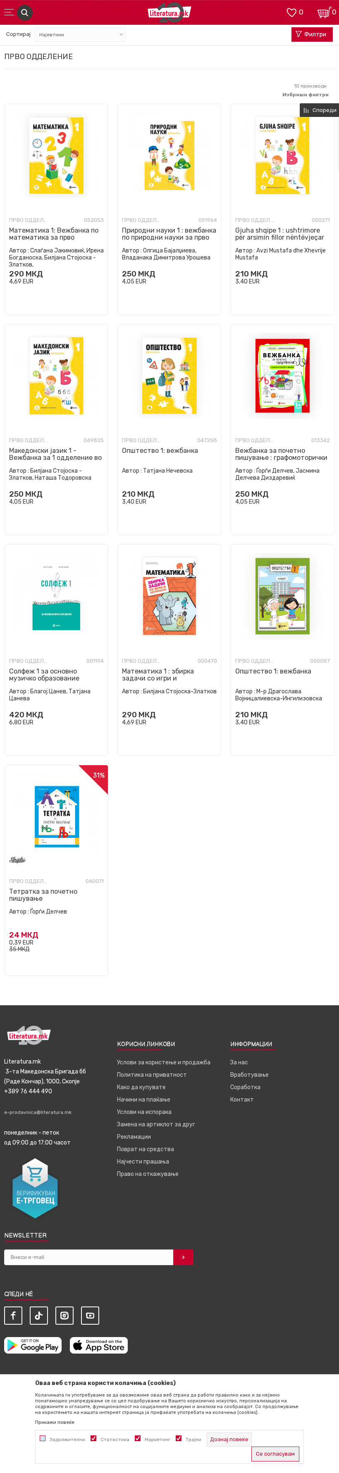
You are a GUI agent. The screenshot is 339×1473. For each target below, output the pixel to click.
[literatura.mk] (169, 14)
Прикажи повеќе (54, 1422)
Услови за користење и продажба (163, 1062)
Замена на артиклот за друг (156, 1124)
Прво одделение (29, 220)
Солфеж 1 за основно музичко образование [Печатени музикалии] (45, 678)
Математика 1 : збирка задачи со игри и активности (158, 678)
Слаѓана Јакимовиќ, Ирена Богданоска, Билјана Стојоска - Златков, (56, 257)
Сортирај (18, 34)
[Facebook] (13, 1315)
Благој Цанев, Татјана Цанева (50, 695)
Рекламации (134, 1136)
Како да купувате (141, 1087)
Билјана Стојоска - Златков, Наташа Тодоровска (50, 474)
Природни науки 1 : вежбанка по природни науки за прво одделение (169, 237)
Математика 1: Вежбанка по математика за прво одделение (53, 237)
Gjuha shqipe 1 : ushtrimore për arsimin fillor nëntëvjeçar (279, 234)
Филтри (315, 34)
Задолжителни (67, 1439)
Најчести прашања (143, 1161)
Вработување (249, 1074)
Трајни (193, 1439)
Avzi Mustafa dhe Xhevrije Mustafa (280, 254)
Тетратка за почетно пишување (43, 895)
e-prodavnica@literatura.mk (38, 1112)
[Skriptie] (17, 860)
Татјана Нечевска (168, 470)
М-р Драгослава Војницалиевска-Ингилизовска (278, 695)
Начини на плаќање (143, 1099)
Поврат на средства (145, 1149)
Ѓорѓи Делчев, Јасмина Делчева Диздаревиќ (277, 474)
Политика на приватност (152, 1074)
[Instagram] (64, 1315)
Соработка (245, 1087)
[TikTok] (39, 1315)
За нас (239, 1062)
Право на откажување (148, 1174)
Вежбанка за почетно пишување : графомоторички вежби (281, 457)
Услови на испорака (144, 1112)
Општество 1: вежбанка (160, 450)
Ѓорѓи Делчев (48, 911)
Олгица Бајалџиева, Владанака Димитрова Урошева (166, 254)
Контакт (242, 1099)
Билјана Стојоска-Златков (180, 691)
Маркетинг (157, 1439)
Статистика (114, 1439)
